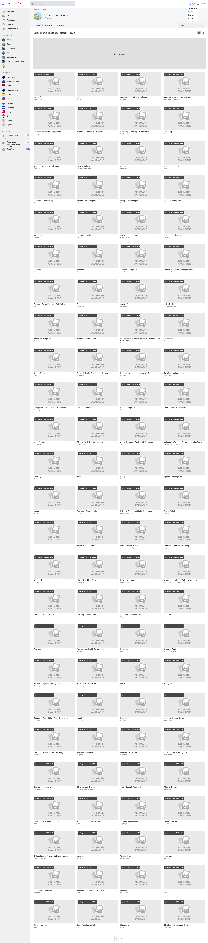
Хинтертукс (38, 203)
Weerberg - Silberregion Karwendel (134, 132)
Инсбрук (37, 341)
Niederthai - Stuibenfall (43, 890)
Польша (10, 103)
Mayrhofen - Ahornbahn (129, 580)
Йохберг (37, 720)
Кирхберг (37, 237)
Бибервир (124, 168)
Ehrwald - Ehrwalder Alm (87, 684)
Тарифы (10, 24)
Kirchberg (38, 235)
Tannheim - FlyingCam (172, 235)
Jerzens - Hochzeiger (85, 408)
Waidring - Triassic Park (86, 615)
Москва (10, 66)
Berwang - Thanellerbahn (87, 511)
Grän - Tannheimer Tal (86, 925)
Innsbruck (168, 856)
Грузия (9, 125)
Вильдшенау (125, 858)
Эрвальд (37, 306)
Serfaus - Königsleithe (129, 821)
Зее (121, 444)
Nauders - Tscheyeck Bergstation (47, 132)
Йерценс (123, 99)
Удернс (79, 858)
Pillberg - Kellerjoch (171, 787)
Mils (78, 97)
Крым (9, 40)
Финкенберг (168, 341)
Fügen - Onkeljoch (171, 511)
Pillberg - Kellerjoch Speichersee (90, 442)
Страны (10, 16)
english (191, 15)
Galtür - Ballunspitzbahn (173, 166)
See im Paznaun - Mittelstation (89, 821)
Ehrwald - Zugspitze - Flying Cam (47, 684)
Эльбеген (124, 927)
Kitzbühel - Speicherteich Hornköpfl (134, 373)
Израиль (10, 107)
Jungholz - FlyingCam (172, 201)
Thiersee (37, 649)
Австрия (36, 9)
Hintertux (37, 270)
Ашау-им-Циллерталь (172, 272)
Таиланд (10, 86)
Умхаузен (37, 893)
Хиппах (80, 479)
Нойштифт (81, 134)
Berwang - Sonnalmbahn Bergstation (92, 890)
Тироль (45, 9)
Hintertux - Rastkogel (85, 546)
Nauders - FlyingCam (128, 753)
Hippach (80, 477)
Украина (10, 94)
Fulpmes (80, 304)
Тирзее (36, 651)
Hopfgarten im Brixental (130, 546)
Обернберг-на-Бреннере (86, 789)
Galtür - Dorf (125, 304)
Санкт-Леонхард (126, 343)
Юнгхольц (167, 203)
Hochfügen (124, 925)
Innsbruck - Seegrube (42, 339)
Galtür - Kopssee (40, 925)
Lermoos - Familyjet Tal (86, 235)
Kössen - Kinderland (42, 580)
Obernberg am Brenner (86, 787)
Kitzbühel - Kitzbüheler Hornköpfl (177, 546)
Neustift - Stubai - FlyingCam (175, 753)
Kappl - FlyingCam (127, 408)
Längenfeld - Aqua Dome (174, 718)
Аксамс (36, 513)
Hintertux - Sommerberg (43, 201)
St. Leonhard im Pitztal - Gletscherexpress (51, 856)
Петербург (11, 49)
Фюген (166, 134)
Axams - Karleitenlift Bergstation (90, 649)
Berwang (124, 649)
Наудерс (37, 134)
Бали (9, 44)
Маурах (80, 755)
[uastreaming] (13, 3)
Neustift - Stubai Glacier (86, 339)
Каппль (36, 375)
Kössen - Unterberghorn (87, 201)
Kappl (79, 718)
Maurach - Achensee (85, 753)
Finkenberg (168, 339)
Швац (36, 824)
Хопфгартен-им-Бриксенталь (44, 410)
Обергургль (124, 237)
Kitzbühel (124, 718)
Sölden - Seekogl (170, 821)
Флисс (166, 893)
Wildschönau (125, 856)
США (9, 99)
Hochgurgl (168, 684)
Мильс (79, 99)
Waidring (37, 477)
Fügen (122, 684)
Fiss (165, 890)
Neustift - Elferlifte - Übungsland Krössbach (94, 132)
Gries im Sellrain (83, 166)
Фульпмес (81, 306)
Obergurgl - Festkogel (129, 235)
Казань (10, 53)
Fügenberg (168, 132)
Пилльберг (81, 444)
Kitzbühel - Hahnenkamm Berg (176, 925)
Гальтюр (167, 168)
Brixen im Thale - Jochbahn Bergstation (136, 511)
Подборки (11, 20)
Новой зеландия (13, 90)
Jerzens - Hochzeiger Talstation (46, 166)
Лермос (80, 237)
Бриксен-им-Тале (126, 513)
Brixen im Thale (170, 649)
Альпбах (80, 272)
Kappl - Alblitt (39, 373)
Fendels (123, 890)
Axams (36, 511)
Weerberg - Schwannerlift (130, 615)
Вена (165, 617)
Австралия (11, 77)
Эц (121, 789)
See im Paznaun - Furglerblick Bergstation (137, 442)
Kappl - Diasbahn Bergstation (175, 408)
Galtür (36, 546)
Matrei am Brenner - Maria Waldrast (178, 97)
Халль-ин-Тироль (170, 306)
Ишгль (122, 203)
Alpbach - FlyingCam (128, 270)
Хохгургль (167, 686)
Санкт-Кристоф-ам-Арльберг (174, 582)
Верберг (123, 134)
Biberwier (124, 166)
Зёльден (167, 824)
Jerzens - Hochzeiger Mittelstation (134, 97)
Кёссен (80, 203)
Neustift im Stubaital (42, 442)
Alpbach (80, 270)
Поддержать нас (13, 29)
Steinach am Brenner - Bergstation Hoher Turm (183, 442)
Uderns (80, 856)
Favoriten (167, 615)
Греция (9, 120)
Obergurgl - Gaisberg (42, 787)
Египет (9, 116)
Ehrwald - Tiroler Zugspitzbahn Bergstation (94, 373)
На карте (10, 11)
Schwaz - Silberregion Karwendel (47, 821)
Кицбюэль (124, 375)
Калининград (12, 57)
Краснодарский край (15, 62)
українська (192, 8)
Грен (78, 927)
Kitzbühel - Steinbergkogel (174, 373)
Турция (9, 112)
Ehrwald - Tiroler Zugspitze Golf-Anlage (50, 304)
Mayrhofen (38, 97)
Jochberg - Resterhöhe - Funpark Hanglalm (51, 718)
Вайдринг (37, 479)
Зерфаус (123, 824)
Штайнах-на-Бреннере (172, 444)
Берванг (80, 513)
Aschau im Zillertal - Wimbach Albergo (179, 270)
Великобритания (13, 81)
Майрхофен (38, 99)
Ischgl (122, 477)
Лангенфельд (169, 720)
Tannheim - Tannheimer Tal (44, 615)
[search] (72, 4)
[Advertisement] (98, 53)
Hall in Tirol (168, 304)
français (191, 18)
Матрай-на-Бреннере (171, 99)
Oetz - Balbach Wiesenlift (130, 787)
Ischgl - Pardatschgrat (129, 201)
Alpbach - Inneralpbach (173, 477)
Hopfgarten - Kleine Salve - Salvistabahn (50, 408)
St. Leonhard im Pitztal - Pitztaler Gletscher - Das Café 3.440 (140, 340)
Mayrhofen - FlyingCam (86, 580)
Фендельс (124, 893)
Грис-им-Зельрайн (84, 168)
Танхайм (167, 237)
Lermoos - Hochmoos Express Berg (48, 753)
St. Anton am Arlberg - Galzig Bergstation (180, 580)
